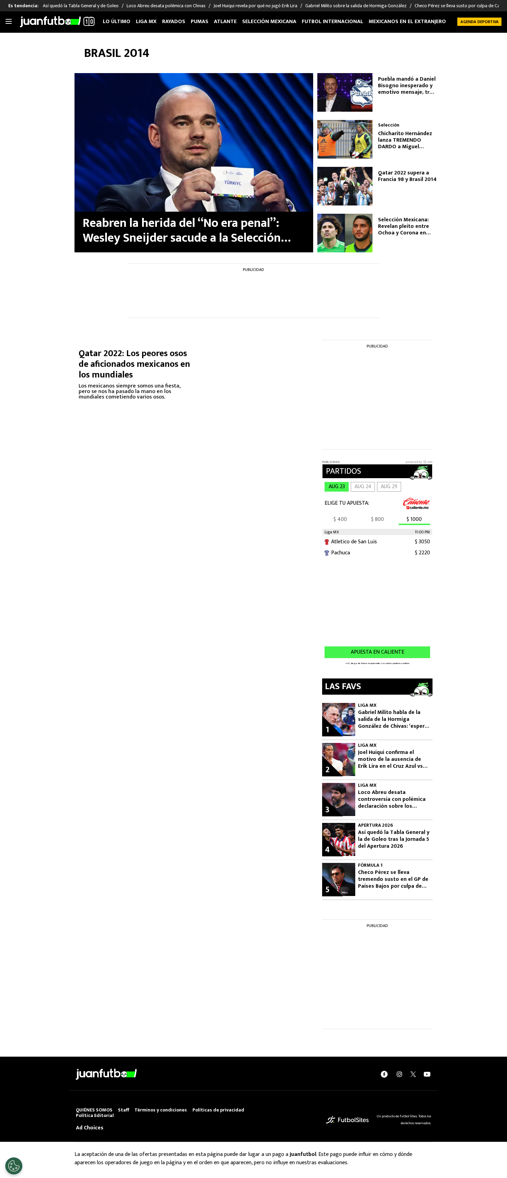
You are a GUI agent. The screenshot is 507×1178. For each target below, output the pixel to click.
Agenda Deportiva (479, 21)
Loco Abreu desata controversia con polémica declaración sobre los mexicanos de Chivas (392, 799)
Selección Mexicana (269, 21)
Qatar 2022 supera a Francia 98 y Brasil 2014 (407, 176)
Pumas (199, 21)
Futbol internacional (332, 21)
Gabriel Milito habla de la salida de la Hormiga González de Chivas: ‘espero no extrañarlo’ (393, 719)
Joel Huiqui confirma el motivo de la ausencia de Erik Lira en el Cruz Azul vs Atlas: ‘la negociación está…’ (390, 759)
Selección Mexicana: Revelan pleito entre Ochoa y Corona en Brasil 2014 (403, 226)
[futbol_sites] (347, 1119)
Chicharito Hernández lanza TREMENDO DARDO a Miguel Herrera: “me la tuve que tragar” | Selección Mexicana (407, 140)
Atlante (225, 21)
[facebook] (384, 1074)
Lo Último (116, 21)
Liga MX (146, 21)
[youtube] (427, 1074)
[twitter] (413, 1074)
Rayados (173, 21)
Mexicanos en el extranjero (407, 21)
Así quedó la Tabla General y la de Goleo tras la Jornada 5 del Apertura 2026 (393, 839)
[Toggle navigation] (9, 22)
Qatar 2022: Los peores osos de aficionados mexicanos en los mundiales (134, 364)
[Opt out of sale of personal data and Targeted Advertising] (13, 1166)
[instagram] (399, 1074)
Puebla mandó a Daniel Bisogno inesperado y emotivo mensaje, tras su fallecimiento (407, 86)
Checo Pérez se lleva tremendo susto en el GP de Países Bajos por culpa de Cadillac (393, 879)
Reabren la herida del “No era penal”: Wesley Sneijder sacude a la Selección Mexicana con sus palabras (182, 230)
